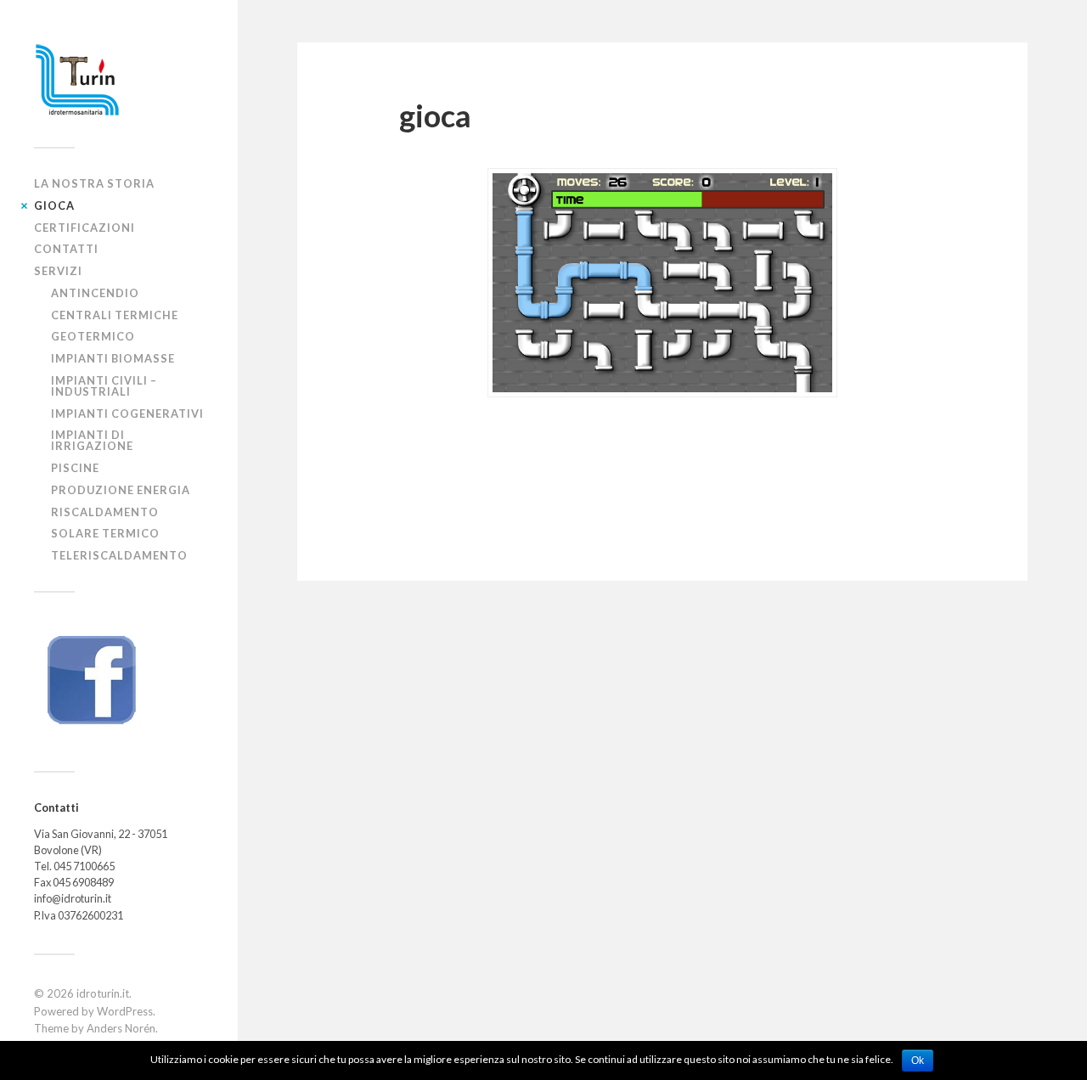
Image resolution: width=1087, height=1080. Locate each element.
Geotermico (93, 336)
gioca (54, 205)
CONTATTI (66, 249)
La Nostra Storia (94, 183)
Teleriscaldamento (119, 555)
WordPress (125, 1011)
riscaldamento (105, 512)
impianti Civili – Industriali (104, 386)
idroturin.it (102, 993)
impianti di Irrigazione (92, 440)
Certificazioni (84, 227)
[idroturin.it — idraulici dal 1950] (119, 79)
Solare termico (105, 533)
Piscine (75, 468)
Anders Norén (121, 1028)
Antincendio (95, 293)
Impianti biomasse (113, 358)
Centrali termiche (114, 315)
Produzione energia (120, 490)
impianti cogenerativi (127, 413)
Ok (917, 1060)
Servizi (58, 271)
